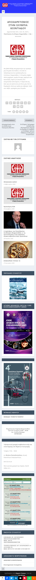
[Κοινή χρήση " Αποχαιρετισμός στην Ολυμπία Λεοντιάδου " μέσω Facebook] (7, 103)
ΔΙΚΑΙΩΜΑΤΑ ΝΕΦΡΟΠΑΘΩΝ (13, 560)
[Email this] (20, 578)
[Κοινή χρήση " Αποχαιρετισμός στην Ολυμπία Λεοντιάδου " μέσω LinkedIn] (25, 103)
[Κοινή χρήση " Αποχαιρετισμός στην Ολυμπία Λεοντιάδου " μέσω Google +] (14, 103)
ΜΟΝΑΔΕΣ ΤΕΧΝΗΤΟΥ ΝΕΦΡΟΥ (13, 417)
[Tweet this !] (11, 578)
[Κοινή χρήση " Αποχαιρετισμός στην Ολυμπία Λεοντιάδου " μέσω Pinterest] (22, 103)
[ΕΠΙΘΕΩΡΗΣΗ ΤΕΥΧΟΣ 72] (18, 249)
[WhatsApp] (29, 578)
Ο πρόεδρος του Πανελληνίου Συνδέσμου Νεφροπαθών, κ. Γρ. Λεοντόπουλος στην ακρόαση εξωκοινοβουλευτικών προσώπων (16, 233)
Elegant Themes (21, 573)
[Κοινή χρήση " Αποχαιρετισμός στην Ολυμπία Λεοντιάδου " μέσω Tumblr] (18, 103)
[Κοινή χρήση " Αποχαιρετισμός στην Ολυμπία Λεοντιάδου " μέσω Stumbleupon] (14, 106)
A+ (3, 569)
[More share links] (34, 578)
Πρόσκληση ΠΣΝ (9, 206)
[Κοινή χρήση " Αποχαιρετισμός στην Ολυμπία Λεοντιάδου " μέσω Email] (18, 106)
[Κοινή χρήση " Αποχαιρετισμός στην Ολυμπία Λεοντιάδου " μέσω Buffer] (29, 103)
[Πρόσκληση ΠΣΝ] (18, 195)
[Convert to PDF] (25, 578)
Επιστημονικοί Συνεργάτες (13, 565)
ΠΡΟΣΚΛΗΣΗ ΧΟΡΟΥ (10, 182)
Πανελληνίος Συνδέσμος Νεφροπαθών (16, 34)
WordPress (21, 575)
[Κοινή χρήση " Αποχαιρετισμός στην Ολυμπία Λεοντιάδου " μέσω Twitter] (10, 103)
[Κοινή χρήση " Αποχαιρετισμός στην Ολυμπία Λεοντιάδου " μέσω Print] (22, 106)
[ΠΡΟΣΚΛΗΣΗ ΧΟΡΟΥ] (18, 170)
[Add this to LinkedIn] (16, 578)
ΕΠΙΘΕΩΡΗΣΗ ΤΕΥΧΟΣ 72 (12, 261)
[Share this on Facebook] (7, 578)
